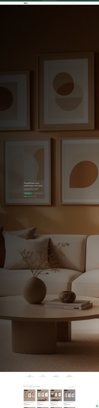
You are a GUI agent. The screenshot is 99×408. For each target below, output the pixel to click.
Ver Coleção (27, 193)
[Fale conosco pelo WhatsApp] (97, 406)
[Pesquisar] (70, 3)
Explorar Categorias (38, 193)
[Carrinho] (74, 3)
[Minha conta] (72, 3)
